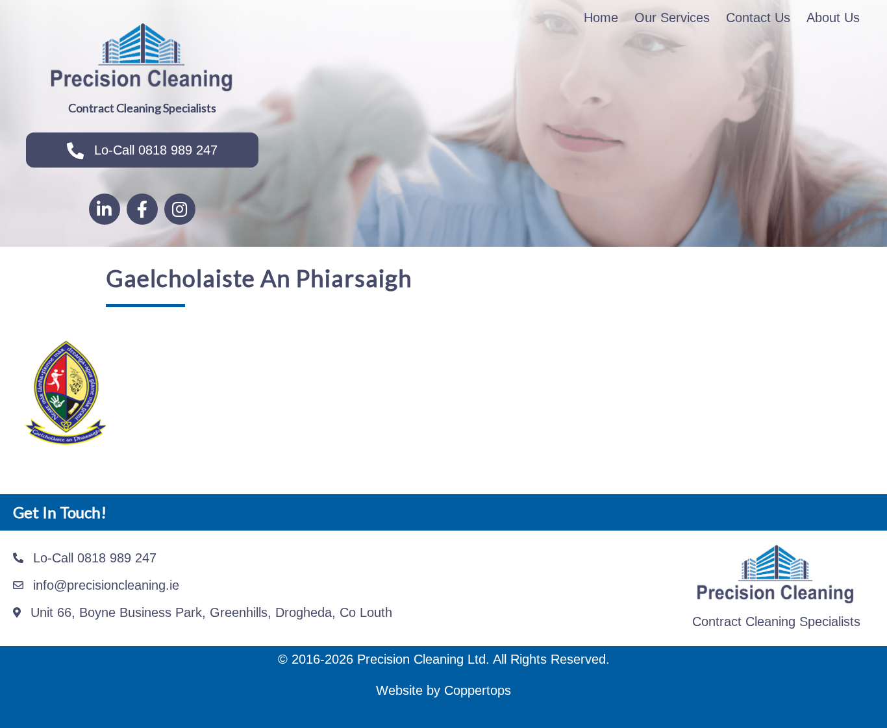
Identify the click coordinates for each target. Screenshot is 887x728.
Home (601, 17)
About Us (833, 17)
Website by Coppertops (443, 690)
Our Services (672, 17)
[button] (142, 150)
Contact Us (758, 17)
